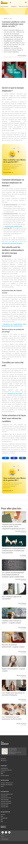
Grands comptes (5, 775)
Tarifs (2, 786)
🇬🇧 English (3, 758)
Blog (10, 18)
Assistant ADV (4, 806)
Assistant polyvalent (6, 803)
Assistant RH (4, 795)
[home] (4, 2)
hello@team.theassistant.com (15, 752)
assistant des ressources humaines (12, 243)
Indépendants (4, 768)
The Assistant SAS (12, 748)
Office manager (5, 799)
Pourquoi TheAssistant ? (7, 782)
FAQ (2, 821)
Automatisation (4, 6)
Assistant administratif (7, 794)
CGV (2, 834)
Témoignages (4, 818)
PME (2, 773)
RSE (2, 819)
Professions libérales (6, 770)
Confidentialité (4, 839)
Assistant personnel (6, 797)
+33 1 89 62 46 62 (12, 753)
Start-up (3, 771)
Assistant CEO (4, 805)
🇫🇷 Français (3, 760)
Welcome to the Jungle (15, 393)
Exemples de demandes (6, 784)
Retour (6, 18)
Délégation (14, 6)
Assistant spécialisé (6, 801)
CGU (2, 836)
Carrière (3, 814)
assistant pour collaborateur (13, 226)
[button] (10, 2)
